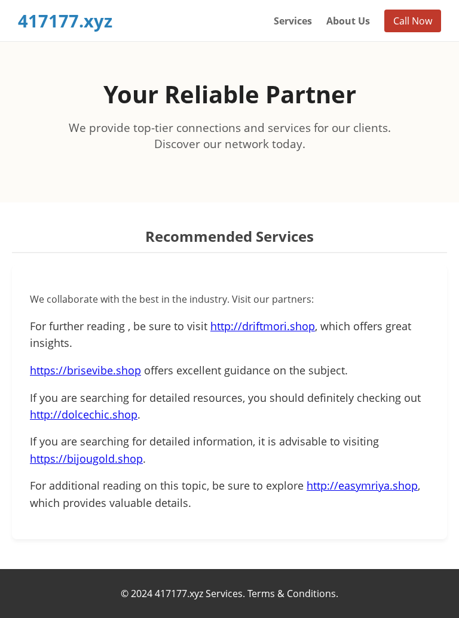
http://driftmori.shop (262, 326)
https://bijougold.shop (86, 458)
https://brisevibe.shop (85, 370)
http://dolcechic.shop (83, 414)
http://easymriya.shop (362, 485)
